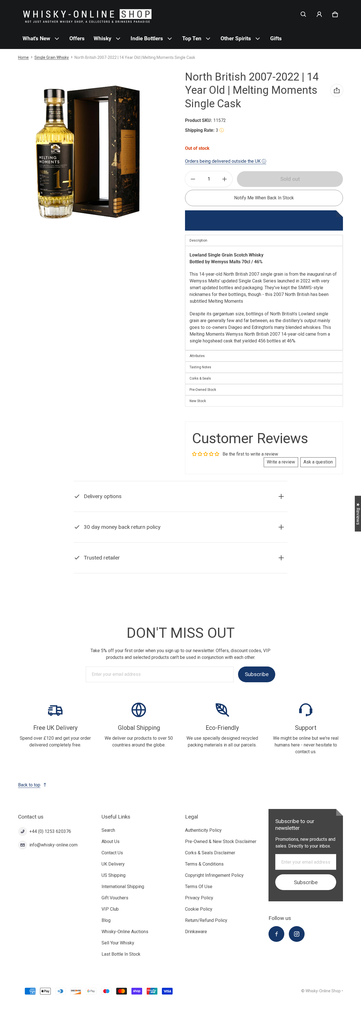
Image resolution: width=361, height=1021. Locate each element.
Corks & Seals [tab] (200, 378)
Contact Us (112, 852)
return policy (166, 541)
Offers (77, 38)
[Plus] (224, 179)
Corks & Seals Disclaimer (210, 852)
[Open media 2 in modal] (88, 151)
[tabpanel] (264, 298)
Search (108, 830)
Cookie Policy (198, 909)
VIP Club (110, 909)
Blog (106, 920)
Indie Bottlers (147, 38)
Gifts (276, 38)
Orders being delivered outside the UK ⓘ (225, 161)
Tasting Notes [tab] (200, 367)
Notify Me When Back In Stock (264, 197)
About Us (111, 841)
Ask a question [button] (318, 462)
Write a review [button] (281, 462)
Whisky (102, 38)
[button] (303, 14)
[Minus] (193, 179)
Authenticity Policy (203, 830)
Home (23, 57)
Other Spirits (236, 38)
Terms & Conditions (204, 864)
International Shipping (123, 886)
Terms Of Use (198, 886)
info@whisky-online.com (53, 845)
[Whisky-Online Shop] (87, 14)
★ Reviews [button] (358, 514)
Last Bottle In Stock (121, 954)
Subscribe (256, 674)
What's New (36, 38)
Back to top (29, 785)
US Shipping (114, 875)
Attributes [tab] (197, 356)
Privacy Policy (199, 897)
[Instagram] (297, 934)
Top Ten (191, 38)
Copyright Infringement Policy (214, 875)
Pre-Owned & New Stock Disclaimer (220, 841)
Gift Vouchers (115, 897)
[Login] (319, 14)
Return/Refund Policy (206, 920)
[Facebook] (276, 934)
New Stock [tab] (198, 401)
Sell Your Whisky (118, 943)
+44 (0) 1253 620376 (50, 831)
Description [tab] (198, 240)
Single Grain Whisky (51, 57)
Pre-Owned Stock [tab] (203, 390)
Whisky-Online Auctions (125, 931)
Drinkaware (196, 931)
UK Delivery (113, 864)
